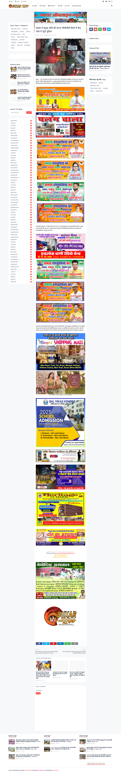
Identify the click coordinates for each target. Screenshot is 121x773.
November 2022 (21, 232)
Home (11, 1)
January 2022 (21, 257)
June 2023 (21, 214)
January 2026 (21, 138)
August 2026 (21, 120)
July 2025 (21, 152)
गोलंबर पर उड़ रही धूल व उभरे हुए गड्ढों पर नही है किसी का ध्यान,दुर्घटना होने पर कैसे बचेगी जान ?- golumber (28, 755)
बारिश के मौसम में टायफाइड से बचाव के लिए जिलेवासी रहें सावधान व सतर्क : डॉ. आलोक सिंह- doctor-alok (27, 748)
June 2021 (21, 274)
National (13, 45)
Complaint (13, 42)
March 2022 (21, 252)
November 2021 (21, 261)
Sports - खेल (19, 45)
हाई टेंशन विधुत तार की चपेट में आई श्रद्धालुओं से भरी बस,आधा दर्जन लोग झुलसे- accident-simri (99, 748)
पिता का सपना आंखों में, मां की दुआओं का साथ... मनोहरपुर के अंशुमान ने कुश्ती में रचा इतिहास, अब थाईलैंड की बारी (23, 83)
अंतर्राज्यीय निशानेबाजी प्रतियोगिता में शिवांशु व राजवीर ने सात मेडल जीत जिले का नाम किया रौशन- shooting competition (63, 740)
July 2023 (21, 212)
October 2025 (21, 145)
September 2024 (21, 177)
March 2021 (21, 281)
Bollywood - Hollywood (23, 42)
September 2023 (21, 207)
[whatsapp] (100, 29)
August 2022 (21, 239)
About (18, 1)
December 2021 (21, 259)
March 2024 (21, 192)
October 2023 (21, 204)
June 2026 (21, 125)
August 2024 (21, 180)
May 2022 (21, 247)
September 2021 (21, 266)
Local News (24, 28)
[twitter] (109, 1)
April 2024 (21, 190)
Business (22, 31)
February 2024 (21, 195)
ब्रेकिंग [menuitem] (61, 5)
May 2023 (21, 217)
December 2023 (21, 200)
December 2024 (21, 170)
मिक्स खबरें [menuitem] (52, 5)
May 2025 (21, 157)
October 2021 (21, 264)
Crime (23, 34)
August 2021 (21, 269)
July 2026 (21, 123)
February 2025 (21, 165)
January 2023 (21, 227)
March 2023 (21, 222)
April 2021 (21, 279)
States (12, 47)
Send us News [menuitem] (77, 5)
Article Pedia (101, 764)
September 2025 (21, 147)
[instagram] (111, 1)
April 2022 (21, 249)
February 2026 (21, 135)
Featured (28, 31)
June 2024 (21, 185)
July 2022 (21, 242)
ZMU (96, 764)
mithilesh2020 (90, 764)
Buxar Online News (41, 35)
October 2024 (21, 175)
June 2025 (21, 155)
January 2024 (21, 197)
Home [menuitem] (35, 5)
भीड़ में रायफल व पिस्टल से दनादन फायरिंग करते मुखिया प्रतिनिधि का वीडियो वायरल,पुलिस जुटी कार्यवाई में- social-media (28, 740)
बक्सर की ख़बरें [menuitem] (42, 5)
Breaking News (14, 31)
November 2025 (21, 143)
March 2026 (21, 133)
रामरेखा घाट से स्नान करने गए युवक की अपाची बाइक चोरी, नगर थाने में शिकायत (24, 75)
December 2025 (21, 140)
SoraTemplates (40, 770)
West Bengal (27, 45)
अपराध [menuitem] (68, 5)
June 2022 (21, 244)
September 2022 (21, 237)
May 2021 (21, 276)
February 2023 (21, 224)
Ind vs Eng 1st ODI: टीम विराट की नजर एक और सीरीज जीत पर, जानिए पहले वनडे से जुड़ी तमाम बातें (63, 748)
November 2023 (21, 202)
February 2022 (21, 254)
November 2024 (21, 172)
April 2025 (21, 160)
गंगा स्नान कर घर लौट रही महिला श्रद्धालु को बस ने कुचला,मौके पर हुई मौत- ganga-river (99, 740)
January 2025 (21, 167)
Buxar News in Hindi (15, 28)
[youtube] (106, 1)
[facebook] (103, 1)
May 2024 (21, 187)
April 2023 (21, 219)
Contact (24, 1)
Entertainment (14, 39)
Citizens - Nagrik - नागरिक (22, 37)
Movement (22, 39)
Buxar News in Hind (15, 34)
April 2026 (21, 130)
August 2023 (21, 209)
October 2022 (21, 234)
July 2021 (21, 271)
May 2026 (21, 128)
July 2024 (21, 182)
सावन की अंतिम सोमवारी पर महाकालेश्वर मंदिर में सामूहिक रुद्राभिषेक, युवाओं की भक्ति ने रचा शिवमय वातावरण (24, 90)
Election (13, 37)
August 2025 (21, 150)
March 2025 (21, 162)
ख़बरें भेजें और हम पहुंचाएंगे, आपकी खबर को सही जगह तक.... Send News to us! (99, 67)
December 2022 (21, 229)
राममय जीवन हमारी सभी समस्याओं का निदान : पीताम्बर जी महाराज (24, 98)
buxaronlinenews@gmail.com (65, 553)
